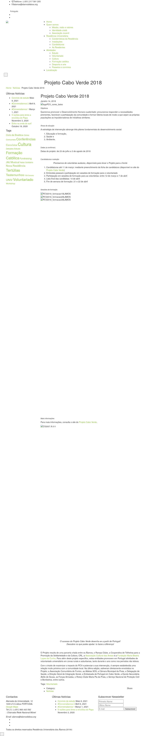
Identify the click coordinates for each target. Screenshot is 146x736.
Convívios (11, 145)
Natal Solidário (26, 162)
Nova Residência (15, 165)
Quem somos (52, 24)
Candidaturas (58, 44)
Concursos (11, 139)
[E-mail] (12, 725)
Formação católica (60, 61)
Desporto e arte (59, 64)
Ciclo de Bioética (14, 134)
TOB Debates (29, 175)
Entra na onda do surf (21, 123)
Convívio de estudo (20, 97)
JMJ (8, 162)
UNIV (9, 180)
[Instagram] (12, 722)
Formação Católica (14, 155)
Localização (51, 70)
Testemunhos (15, 175)
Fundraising (26, 158)
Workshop (10, 183)
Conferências (26, 139)
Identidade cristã (59, 30)
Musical (15, 162)
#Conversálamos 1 (20, 109)
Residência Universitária (57, 35)
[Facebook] (12, 719)
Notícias (16, 87)
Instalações (57, 41)
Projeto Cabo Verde (55, 170)
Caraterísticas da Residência (65, 38)
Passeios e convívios (61, 67)
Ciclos (26, 135)
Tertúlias (13, 170)
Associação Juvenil (60, 33)
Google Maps (12, 706)
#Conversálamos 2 (20, 103)
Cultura (55, 58)
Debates (10, 148)
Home (49, 21)
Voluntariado (57, 55)
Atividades (51, 50)
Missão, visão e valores (62, 27)
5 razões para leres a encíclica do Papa (21, 116)
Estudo (55, 53)
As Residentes (58, 47)
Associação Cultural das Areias (99, 655)
